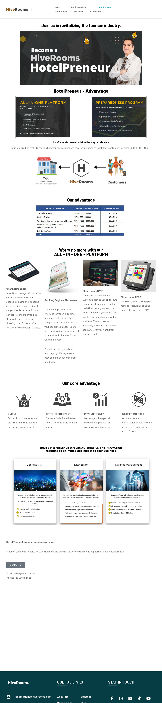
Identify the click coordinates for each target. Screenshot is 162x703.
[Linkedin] (130, 698)
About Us (62, 696)
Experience (95, 11)
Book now (78, 11)
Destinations (60, 11)
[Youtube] (148, 698)
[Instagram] (121, 698)
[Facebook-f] (112, 698)
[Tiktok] (139, 698)
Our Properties (78, 7)
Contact (86, 696)
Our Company (105, 7)
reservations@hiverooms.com (33, 696)
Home (57, 7)
